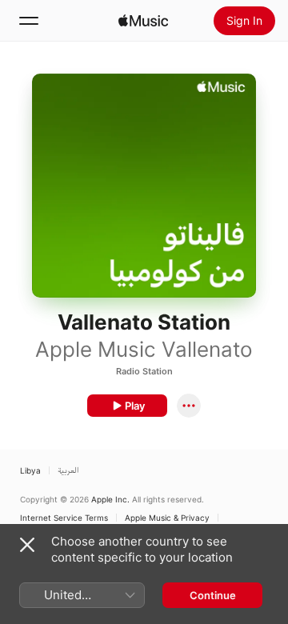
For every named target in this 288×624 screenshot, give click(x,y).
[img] (143, 21)
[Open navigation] (28, 20)
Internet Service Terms (64, 518)
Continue (213, 595)
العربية (68, 470)
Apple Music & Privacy (167, 518)
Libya (30, 470)
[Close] (27, 545)
